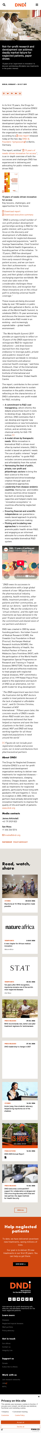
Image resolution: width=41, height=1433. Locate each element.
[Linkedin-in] (9, 1299)
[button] (3, 93)
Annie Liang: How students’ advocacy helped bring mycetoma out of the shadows (18, 1109)
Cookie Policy (20, 1415)
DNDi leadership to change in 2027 (17, 1047)
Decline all (20, 1427)
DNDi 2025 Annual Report (14, 1154)
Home (4, 12)
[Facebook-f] (31, 1299)
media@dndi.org (12, 835)
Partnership (7, 842)
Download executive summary (18, 215)
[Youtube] (18, 1299)
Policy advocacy (20, 842)
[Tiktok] (27, 1299)
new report (23, 136)
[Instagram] (14, 1299)
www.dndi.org (8, 808)
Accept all (20, 1422)
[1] (13, 435)
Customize (5, 1415)
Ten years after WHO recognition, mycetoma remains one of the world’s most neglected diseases (18, 987)
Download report (12, 212)
